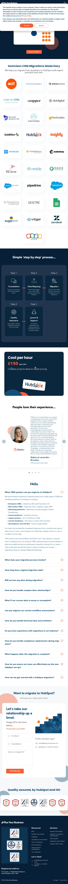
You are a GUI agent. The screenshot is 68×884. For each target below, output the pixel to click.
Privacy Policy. (27, 16)
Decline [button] (41, 26)
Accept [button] (26, 26)
